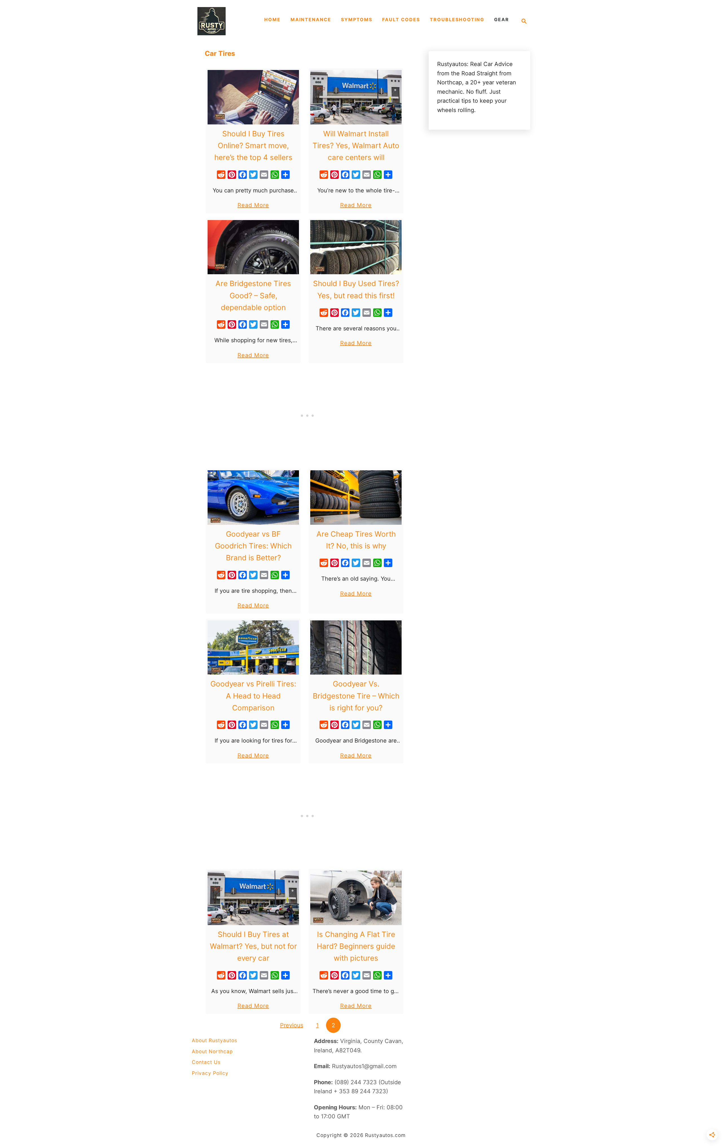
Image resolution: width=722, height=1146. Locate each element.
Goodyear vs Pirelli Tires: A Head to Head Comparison (253, 695)
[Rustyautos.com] (225, 21)
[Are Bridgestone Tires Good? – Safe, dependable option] (253, 247)
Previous (291, 1025)
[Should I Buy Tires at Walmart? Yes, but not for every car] (253, 898)
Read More (253, 205)
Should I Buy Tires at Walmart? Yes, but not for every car (253, 946)
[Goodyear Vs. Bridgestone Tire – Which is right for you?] (356, 647)
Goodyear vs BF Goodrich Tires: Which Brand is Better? (253, 546)
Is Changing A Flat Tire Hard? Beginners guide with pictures (356, 946)
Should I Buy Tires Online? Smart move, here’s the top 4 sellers (253, 145)
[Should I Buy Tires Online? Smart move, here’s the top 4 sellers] (253, 97)
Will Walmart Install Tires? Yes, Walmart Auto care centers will (355, 145)
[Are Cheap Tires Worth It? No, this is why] (356, 497)
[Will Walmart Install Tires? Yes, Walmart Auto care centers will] (356, 97)
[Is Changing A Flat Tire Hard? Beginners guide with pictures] (356, 898)
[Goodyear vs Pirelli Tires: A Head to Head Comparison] (253, 647)
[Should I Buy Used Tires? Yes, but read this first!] (356, 247)
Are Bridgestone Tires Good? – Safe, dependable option (253, 295)
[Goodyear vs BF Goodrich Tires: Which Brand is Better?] (253, 497)
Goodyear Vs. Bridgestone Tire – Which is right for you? (356, 695)
